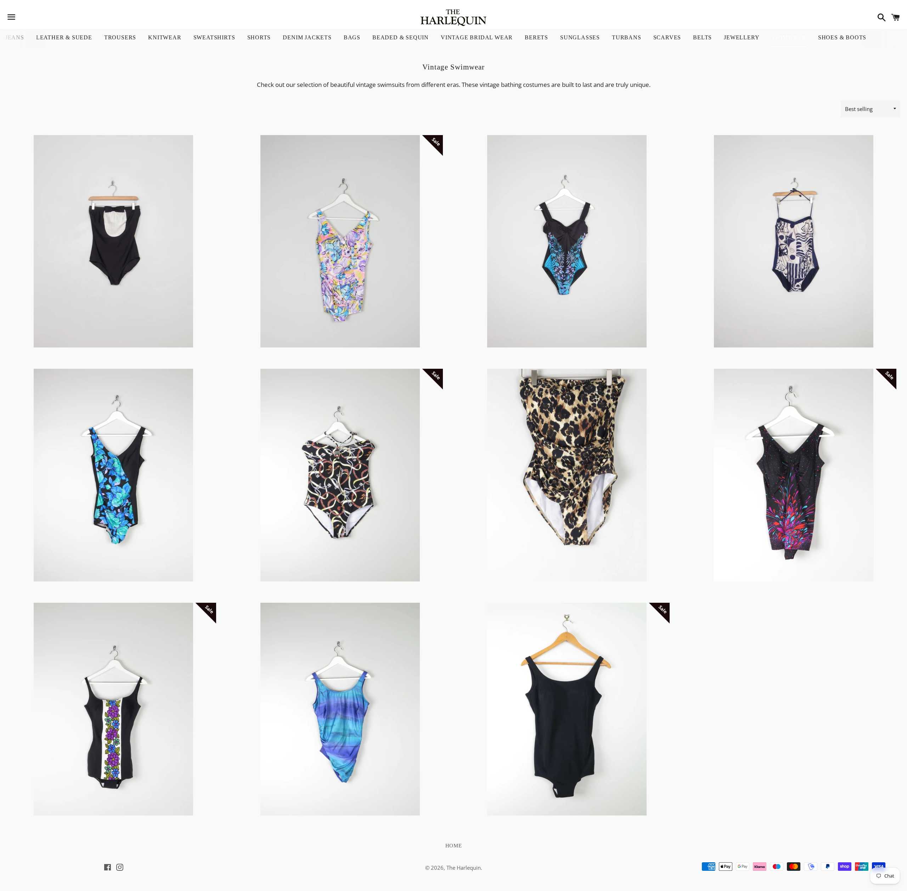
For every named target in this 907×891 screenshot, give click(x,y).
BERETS (536, 37)
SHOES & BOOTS (842, 37)
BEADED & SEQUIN (400, 37)
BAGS (352, 37)
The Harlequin (463, 867)
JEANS (14, 37)
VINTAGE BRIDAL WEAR (477, 37)
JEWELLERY (741, 37)
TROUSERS (120, 37)
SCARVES (667, 37)
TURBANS (626, 37)
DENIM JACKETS (307, 37)
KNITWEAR (164, 37)
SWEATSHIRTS (214, 37)
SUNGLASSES (580, 37)
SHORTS (259, 37)
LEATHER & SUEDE (64, 37)
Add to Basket (113, 315)
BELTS (702, 37)
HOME (453, 845)
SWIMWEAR (788, 37)
